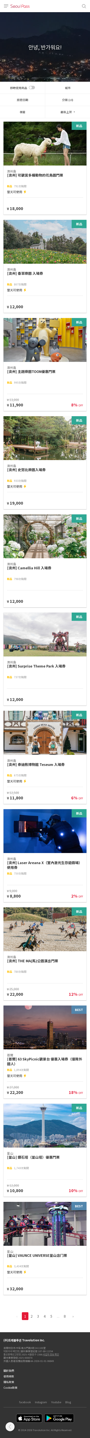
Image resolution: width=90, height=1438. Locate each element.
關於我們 (8, 1370)
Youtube (56, 1402)
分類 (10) (67, 100)
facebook (25, 1402)
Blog (68, 1402)
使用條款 (8, 1376)
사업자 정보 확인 (51, 1354)
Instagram (41, 1402)
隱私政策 (8, 1382)
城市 (68, 88)
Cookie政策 (10, 1387)
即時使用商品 (18, 88)
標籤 (22, 112)
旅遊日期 (22, 100)
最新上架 (66, 112)
